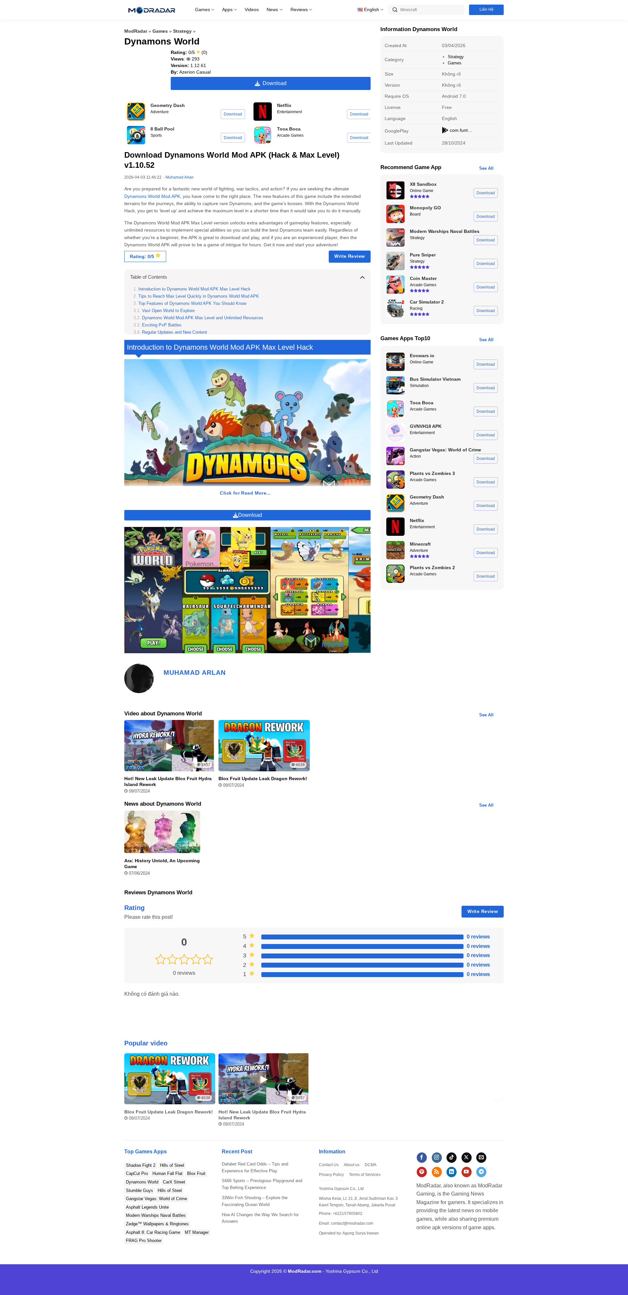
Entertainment (289, 112)
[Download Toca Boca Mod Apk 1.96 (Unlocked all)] (262, 135)
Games (202, 9)
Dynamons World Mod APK (152, 196)
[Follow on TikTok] (451, 1157)
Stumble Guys (139, 1190)
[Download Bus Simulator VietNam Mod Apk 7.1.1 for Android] (395, 385)
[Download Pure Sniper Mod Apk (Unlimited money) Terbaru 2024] (395, 261)
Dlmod (165, 1278)
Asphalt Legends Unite (147, 1207)
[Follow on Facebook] (422, 1157)
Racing (416, 308)
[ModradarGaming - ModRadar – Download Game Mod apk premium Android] (151, 10)
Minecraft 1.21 (142, 1278)
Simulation (419, 385)
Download (273, 83)
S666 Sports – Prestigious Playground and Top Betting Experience (262, 1184)
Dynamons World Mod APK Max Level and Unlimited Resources (202, 318)
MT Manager (197, 1232)
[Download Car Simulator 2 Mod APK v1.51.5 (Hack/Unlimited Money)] (395, 308)
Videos (252, 9)
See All (486, 168)
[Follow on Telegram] (481, 1172)
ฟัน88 (329, 1278)
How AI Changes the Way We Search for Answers (260, 1218)
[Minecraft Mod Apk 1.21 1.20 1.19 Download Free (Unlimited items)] (395, 550)
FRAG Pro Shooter (144, 1240)
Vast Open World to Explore (168, 310)
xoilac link (347, 1278)
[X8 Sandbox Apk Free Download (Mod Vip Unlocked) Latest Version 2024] (395, 190)
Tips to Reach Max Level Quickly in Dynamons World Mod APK (198, 296)
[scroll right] (497, 1093)
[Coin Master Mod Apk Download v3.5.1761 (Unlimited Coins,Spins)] (395, 284)
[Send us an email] (481, 1157)
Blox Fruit (196, 1173)
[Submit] (395, 10)
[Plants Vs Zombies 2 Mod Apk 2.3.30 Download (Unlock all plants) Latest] (395, 574)
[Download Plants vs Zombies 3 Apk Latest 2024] (395, 479)
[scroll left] (130, 1093)
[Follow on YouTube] (467, 1172)
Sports (156, 135)
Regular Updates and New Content (174, 332)
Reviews (299, 9)
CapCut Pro (137, 1173)
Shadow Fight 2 (140, 1165)
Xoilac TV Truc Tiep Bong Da (425, 1278)
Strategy (182, 31)
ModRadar (135, 31)
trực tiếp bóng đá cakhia (251, 1278)
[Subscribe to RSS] (437, 1172)
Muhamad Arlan (180, 177)
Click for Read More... (245, 493)
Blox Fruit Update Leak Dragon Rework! (262, 778)
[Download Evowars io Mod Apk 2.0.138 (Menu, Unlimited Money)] (395, 362)
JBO (373, 1278)
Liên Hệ (487, 9)
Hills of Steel (172, 1165)
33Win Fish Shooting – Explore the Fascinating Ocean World (255, 1201)
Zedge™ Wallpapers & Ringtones (157, 1223)
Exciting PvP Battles (162, 325)
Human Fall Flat (167, 1173)
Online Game (421, 190)
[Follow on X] (467, 1157)
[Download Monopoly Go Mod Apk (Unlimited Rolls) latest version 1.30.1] (395, 214)
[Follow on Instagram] (437, 1157)
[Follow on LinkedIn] (451, 1172)
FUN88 (217, 1278)
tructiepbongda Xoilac (478, 1278)
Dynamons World (142, 1182)
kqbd (363, 1278)
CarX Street (174, 1182)
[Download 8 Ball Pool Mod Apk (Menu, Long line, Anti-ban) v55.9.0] (136, 135)
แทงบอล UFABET (191, 1278)
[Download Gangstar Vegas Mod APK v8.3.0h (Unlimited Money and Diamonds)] (395, 456)
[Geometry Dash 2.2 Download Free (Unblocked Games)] (136, 111)
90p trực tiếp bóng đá (300, 1278)
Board (415, 214)
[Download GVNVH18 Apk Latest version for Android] (395, 432)
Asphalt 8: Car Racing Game (153, 1232)
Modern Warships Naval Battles (156, 1215)
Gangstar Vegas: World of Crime (156, 1198)
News (272, 9)
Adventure (159, 112)
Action (415, 456)
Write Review (349, 256)
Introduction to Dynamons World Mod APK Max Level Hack (194, 289)
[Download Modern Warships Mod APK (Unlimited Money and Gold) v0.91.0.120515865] (395, 237)
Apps (227, 9)
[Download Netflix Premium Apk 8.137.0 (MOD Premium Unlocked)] (262, 111)
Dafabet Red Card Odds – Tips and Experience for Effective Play (255, 1167)
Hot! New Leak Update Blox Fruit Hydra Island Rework (168, 781)
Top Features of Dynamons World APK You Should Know (192, 303)
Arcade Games (290, 135)
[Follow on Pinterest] (422, 1172)
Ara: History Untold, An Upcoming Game (162, 863)
